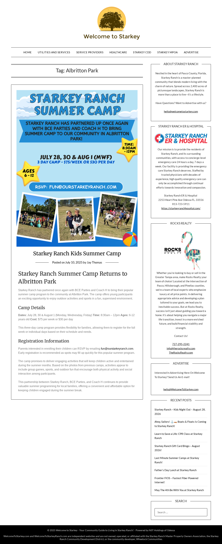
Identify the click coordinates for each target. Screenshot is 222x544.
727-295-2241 (181, 344)
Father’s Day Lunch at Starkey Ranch (176, 470)
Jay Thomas (94, 262)
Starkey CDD (142, 52)
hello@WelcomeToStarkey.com (180, 389)
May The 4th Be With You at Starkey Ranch (179, 490)
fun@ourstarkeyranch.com (117, 348)
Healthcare (118, 52)
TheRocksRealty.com (181, 352)
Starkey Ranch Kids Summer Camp (77, 253)
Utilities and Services (54, 52)
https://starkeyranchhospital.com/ (180, 208)
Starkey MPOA (167, 52)
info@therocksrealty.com (181, 348)
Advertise (191, 52)
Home (27, 52)
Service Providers (90, 52)
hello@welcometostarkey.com (181, 111)
